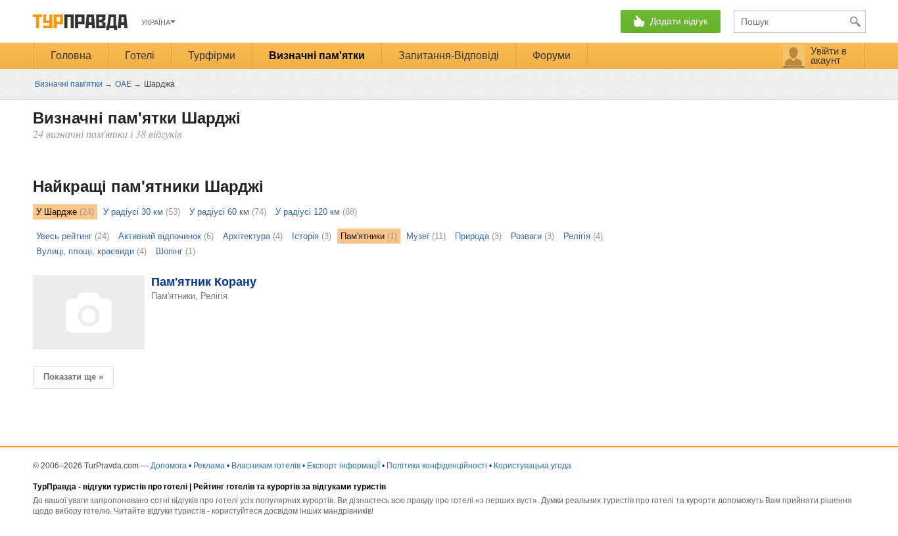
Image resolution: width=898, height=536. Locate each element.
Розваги (526, 236)
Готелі (139, 55)
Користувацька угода (532, 465)
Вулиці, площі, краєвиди (85, 251)
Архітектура (246, 236)
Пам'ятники (363, 236)
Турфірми (211, 55)
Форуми (551, 55)
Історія (305, 236)
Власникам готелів (265, 465)
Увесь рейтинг (64, 236)
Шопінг (169, 251)
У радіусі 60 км (219, 212)
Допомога (169, 465)
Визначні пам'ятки (317, 55)
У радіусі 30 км (133, 212)
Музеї (417, 236)
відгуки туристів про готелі (135, 486)
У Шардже (56, 212)
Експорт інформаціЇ (343, 465)
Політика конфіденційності (437, 465)
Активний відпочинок (159, 236)
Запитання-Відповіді (448, 55)
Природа (472, 236)
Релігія (576, 236)
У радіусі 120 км (307, 212)
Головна (71, 55)
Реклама (209, 465)
